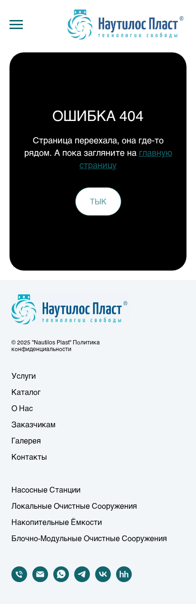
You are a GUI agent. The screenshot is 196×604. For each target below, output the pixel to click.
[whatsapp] (61, 579)
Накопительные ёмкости (56, 521)
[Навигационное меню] (16, 25)
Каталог (25, 391)
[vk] (103, 579)
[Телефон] (19, 579)
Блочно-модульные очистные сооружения (89, 538)
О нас (22, 408)
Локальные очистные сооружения (74, 505)
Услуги (23, 375)
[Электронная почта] (40, 579)
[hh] (124, 579)
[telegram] (82, 579)
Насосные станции (45, 489)
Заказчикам (33, 424)
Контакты (29, 456)
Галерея (26, 440)
